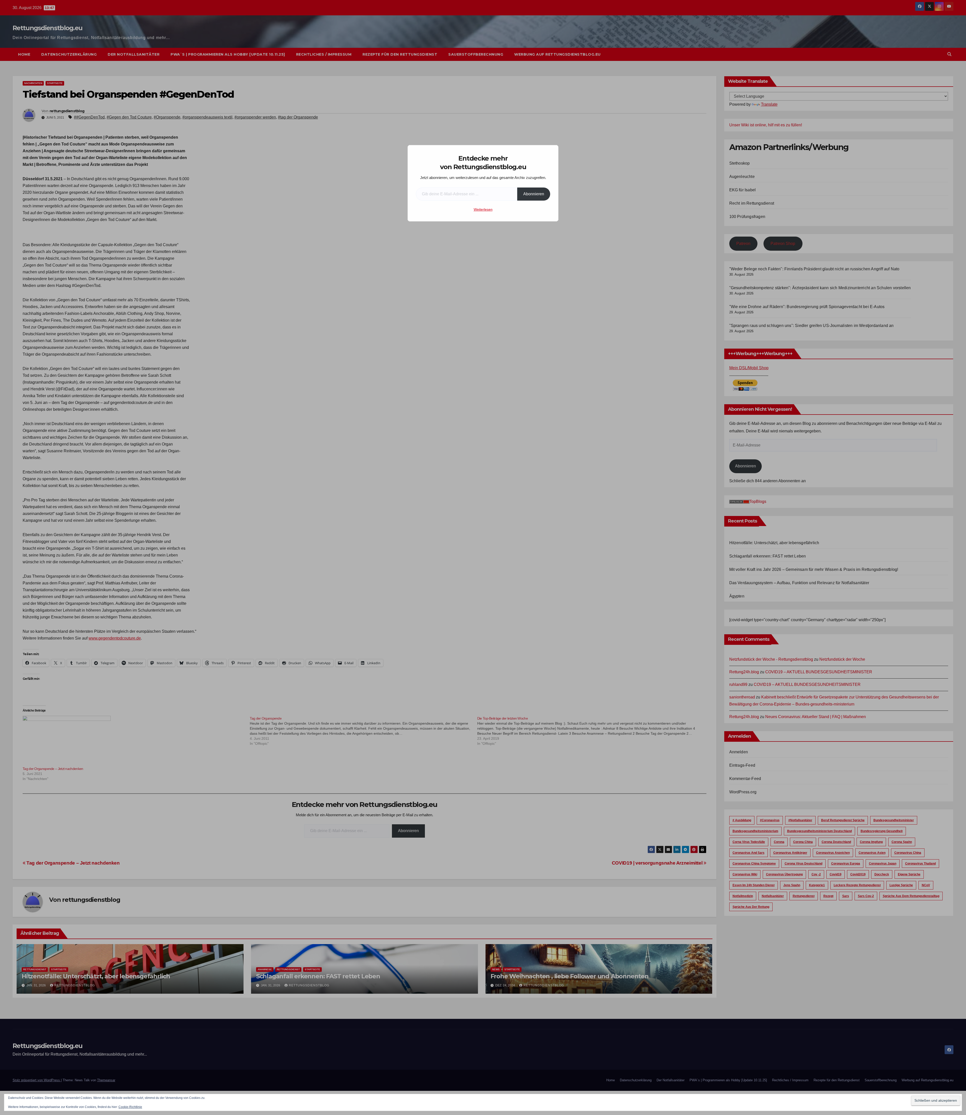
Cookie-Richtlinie (130, 1107)
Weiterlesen (483, 209)
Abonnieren (533, 194)
